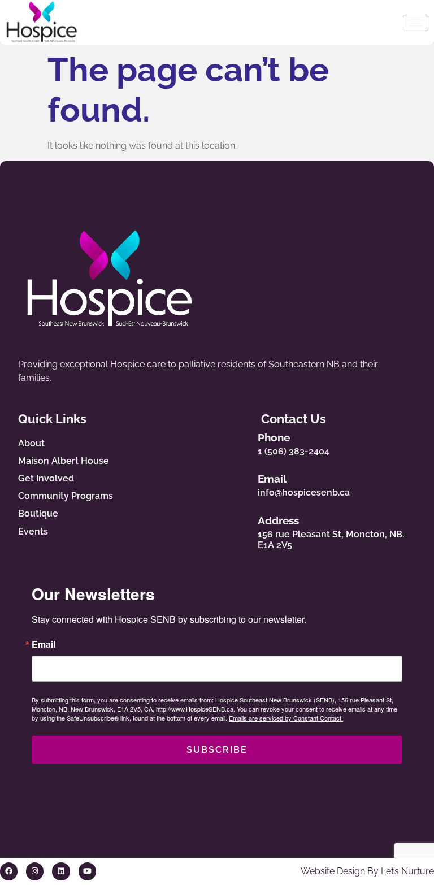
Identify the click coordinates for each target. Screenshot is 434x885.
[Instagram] (35, 871)
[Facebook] (9, 871)
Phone (274, 437)
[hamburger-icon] (415, 23)
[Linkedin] (61, 871)
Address (278, 520)
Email (272, 478)
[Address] (237, 530)
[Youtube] (87, 871)
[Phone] (237, 441)
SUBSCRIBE (217, 749)
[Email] (237, 483)
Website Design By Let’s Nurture (367, 871)
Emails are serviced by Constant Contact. (286, 717)
